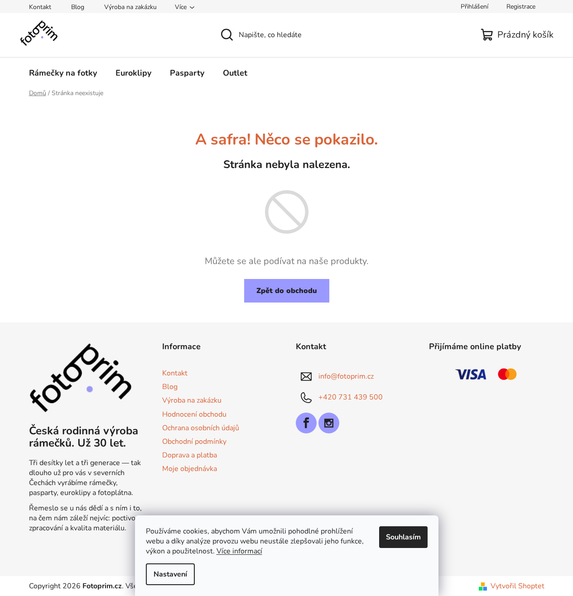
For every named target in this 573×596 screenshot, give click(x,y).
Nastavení (170, 574)
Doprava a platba (189, 455)
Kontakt (40, 7)
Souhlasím (403, 537)
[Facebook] (306, 423)
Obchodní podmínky (194, 442)
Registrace (520, 6)
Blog (77, 7)
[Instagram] (328, 423)
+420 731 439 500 (350, 397)
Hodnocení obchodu (194, 414)
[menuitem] (63, 73)
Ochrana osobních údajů (200, 428)
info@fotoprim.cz (346, 376)
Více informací (239, 551)
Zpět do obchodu (286, 291)
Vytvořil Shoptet (517, 586)
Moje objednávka (189, 469)
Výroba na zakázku (130, 7)
